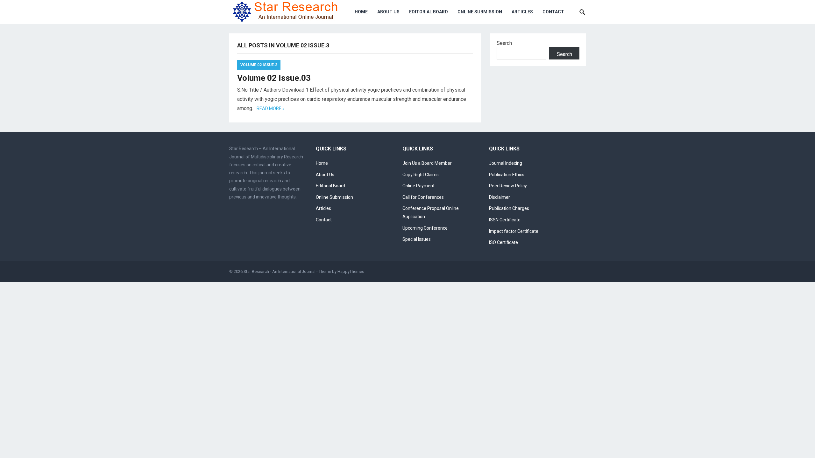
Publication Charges (509, 208)
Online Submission (479, 11)
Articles (522, 11)
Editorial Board (428, 11)
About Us (388, 11)
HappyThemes (350, 271)
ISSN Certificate (505, 219)
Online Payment (418, 185)
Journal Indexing (505, 163)
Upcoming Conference (425, 228)
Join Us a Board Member (427, 163)
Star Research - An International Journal (279, 271)
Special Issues (416, 239)
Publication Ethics (506, 174)
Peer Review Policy (508, 185)
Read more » (271, 108)
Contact (553, 11)
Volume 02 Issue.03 (274, 78)
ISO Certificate (503, 242)
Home (361, 11)
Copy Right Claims (420, 174)
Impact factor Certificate (513, 231)
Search (504, 43)
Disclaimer (499, 197)
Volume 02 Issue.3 (258, 65)
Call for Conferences (423, 197)
